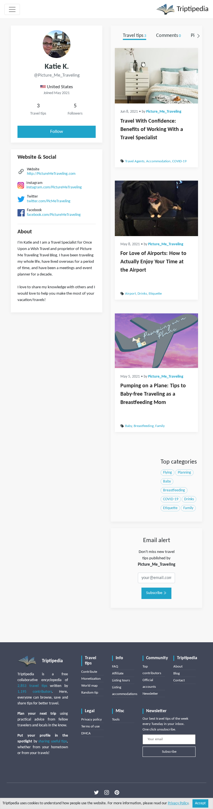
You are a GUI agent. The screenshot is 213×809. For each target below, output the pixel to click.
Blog (176, 673)
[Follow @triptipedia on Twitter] (96, 792)
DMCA (86, 733)
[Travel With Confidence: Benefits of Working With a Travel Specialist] (156, 75)
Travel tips (134, 35)
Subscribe (154, 593)
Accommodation (158, 161)
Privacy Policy (178, 803)
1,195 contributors (34, 692)
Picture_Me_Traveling (163, 111)
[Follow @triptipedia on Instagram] (107, 792)
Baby (128, 426)
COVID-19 (179, 161)
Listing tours (121, 680)
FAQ (115, 666)
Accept (200, 803)
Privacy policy (91, 719)
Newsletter (150, 694)
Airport (130, 293)
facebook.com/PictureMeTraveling (54, 215)
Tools (116, 719)
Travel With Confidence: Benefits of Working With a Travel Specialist (151, 129)
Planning (184, 472)
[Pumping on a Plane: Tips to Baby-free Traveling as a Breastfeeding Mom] (156, 340)
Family (160, 426)
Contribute (89, 672)
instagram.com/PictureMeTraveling (54, 187)
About (177, 666)
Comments (168, 35)
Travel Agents (134, 161)
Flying (167, 472)
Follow (56, 131)
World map (89, 685)
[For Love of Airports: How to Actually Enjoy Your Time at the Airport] (156, 208)
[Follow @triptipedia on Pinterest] (117, 792)
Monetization (91, 679)
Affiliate (117, 673)
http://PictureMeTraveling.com (51, 174)
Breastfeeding (144, 426)
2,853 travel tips (32, 686)
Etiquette (155, 293)
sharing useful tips (52, 741)
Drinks (142, 293)
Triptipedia (192, 9)
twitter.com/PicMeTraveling (48, 201)
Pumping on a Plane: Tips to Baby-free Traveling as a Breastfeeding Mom (153, 394)
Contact (179, 680)
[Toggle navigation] (12, 9)
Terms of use (90, 726)
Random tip (89, 692)
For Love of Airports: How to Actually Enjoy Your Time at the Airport (153, 262)
